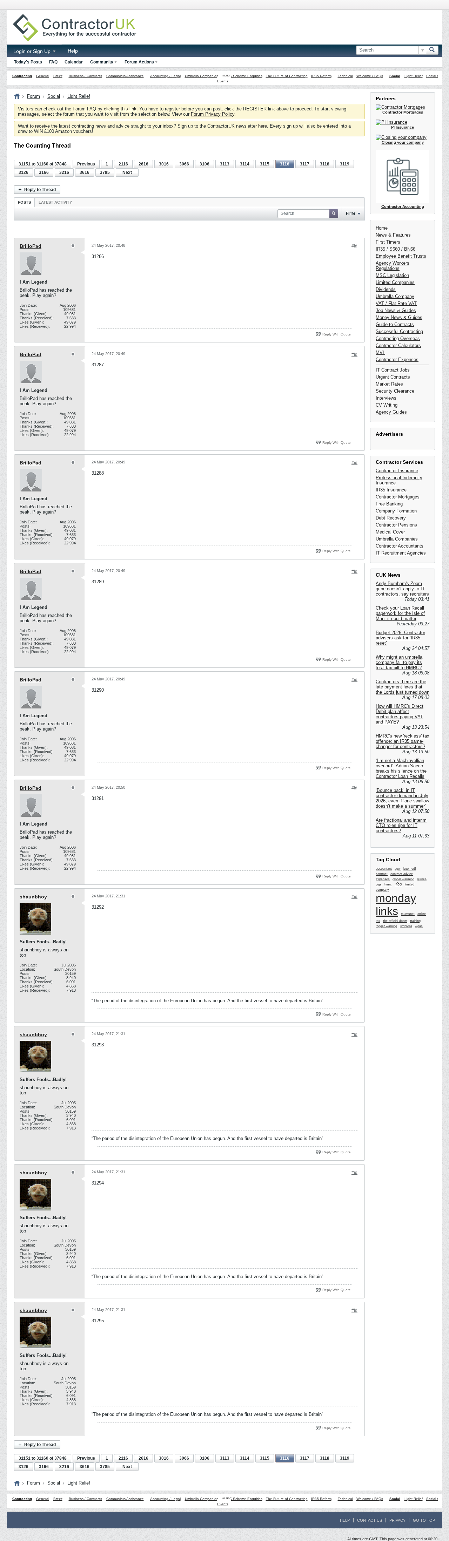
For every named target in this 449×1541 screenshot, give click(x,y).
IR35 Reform (321, 76)
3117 (304, 164)
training (415, 921)
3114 (244, 164)
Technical (345, 76)
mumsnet (408, 914)
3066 (184, 164)
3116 (284, 164)
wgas (419, 926)
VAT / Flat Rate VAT (396, 303)
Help (73, 51)
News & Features (393, 235)
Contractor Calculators (398, 345)
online (421, 914)
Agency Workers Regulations (392, 265)
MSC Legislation (392, 275)
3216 (64, 172)
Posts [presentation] (24, 202)
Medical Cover (390, 532)
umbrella (406, 926)
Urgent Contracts (393, 377)
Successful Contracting (399, 331)
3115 (264, 164)
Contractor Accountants (399, 546)
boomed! (409, 868)
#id (354, 246)
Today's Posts (28, 62)
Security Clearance (395, 391)
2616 (143, 164)
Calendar (74, 62)
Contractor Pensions (396, 525)
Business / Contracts (85, 76)
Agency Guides (391, 412)
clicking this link (120, 108)
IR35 (380, 249)
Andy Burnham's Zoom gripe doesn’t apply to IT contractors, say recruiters (402, 589)
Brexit (57, 76)
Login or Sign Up (32, 51)
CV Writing (386, 405)
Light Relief (413, 76)
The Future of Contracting (287, 76)
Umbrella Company (395, 296)
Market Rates (389, 384)
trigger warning (386, 926)
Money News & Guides (399, 317)
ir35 (398, 884)
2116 (123, 164)
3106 (204, 164)
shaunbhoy (33, 897)
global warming (403, 879)
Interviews (386, 398)
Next (127, 172)
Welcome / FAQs (369, 76)
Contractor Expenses (397, 359)
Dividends (386, 289)
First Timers (388, 242)
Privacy (397, 1520)
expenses (383, 879)
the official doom (395, 921)
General (42, 76)
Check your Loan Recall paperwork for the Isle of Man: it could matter (400, 613)
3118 (324, 164)
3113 (224, 164)
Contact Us (369, 1520)
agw (398, 868)
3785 (105, 172)
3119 (344, 164)
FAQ (53, 62)
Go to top (424, 1520)
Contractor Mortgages (398, 497)
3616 (84, 172)
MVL (380, 352)
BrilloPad (30, 246)
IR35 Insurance (391, 490)
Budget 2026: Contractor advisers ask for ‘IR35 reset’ (400, 638)
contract (382, 874)
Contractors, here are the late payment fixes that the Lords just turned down (402, 687)
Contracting (22, 76)
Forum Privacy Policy (212, 114)
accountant (384, 868)
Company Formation (396, 511)
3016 (164, 164)
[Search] (432, 50)
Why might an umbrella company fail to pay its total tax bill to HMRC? (399, 662)
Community (101, 62)
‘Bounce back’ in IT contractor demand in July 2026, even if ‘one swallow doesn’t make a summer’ (402, 798)
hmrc (388, 884)
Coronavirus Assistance (125, 76)
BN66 (409, 249)
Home (382, 228)
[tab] (24, 202)
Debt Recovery (391, 518)
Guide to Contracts (395, 324)
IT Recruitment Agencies (401, 553)
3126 (23, 172)
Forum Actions (139, 62)
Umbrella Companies (201, 76)
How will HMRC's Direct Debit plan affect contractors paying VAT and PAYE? (399, 714)
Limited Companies (395, 282)
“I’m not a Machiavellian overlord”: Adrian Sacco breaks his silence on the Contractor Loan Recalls (401, 768)
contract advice (401, 874)
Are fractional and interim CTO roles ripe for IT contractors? (401, 825)
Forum (33, 96)
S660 (394, 249)
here (262, 126)
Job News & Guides (396, 310)
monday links (396, 904)
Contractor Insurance (397, 470)
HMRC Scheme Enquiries (242, 76)
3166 (44, 172)
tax (378, 921)
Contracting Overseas (398, 338)
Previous (86, 164)
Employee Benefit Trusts (401, 256)
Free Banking (389, 504)
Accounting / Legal (165, 76)
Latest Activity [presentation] (55, 202)
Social (394, 76)
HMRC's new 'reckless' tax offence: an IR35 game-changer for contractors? (402, 741)
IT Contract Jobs (393, 370)
